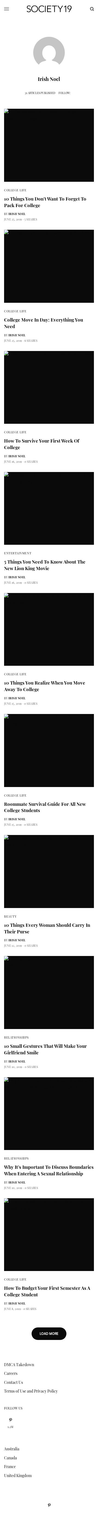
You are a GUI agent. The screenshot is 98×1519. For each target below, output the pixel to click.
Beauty (10, 916)
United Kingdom (18, 1475)
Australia (11, 1448)
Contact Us (13, 1382)
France (10, 1466)
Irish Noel (17, 214)
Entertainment (17, 553)
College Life (15, 190)
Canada (10, 1457)
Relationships (16, 1037)
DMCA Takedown (19, 1364)
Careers (10, 1373)
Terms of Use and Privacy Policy (31, 1391)
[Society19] (49, 8)
